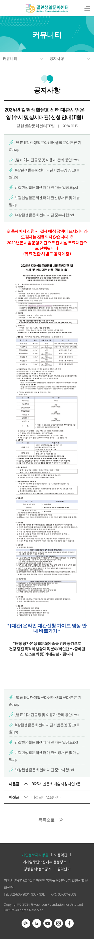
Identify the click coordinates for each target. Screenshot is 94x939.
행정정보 (59, 862)
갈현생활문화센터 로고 (47, 8)
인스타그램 (58, 923)
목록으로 (46, 819)
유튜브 (47, 923)
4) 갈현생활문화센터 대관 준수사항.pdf (44, 215)
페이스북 (69, 923)
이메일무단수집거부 (37, 862)
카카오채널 (26, 923)
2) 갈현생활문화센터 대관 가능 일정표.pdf (46, 187)
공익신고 (63, 869)
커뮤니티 (10, 58)
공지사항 (57, 58)
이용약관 (60, 855)
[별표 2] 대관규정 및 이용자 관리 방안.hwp (46, 159)
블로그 (36, 923)
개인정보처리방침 (35, 855)
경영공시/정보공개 (37, 869)
